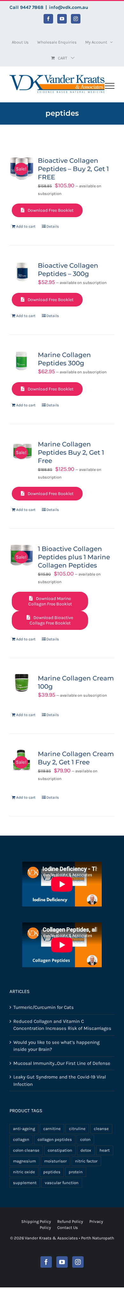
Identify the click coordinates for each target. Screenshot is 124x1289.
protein (76, 1171)
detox (85, 1150)
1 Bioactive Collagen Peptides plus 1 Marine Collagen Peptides (74, 557)
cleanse (101, 1128)
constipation (60, 1150)
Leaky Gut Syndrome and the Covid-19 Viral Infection (59, 1080)
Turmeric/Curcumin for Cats (43, 1007)
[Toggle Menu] (110, 86)
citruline (77, 1128)
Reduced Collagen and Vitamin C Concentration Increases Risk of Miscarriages (62, 1024)
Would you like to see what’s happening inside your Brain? (56, 1045)
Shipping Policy (36, 1221)
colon (85, 1139)
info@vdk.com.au (68, 7)
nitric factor (86, 1161)
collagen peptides (55, 1139)
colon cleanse (26, 1150)
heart (105, 1150)
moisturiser (55, 1161)
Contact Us (67, 1227)
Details (52, 226)
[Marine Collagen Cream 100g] (22, 684)
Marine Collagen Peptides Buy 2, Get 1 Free (71, 452)
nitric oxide (24, 1171)
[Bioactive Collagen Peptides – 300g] (22, 271)
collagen (21, 1139)
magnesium (24, 1161)
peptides (51, 1171)
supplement (25, 1182)
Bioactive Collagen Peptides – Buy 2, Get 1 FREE (73, 169)
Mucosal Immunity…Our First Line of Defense (61, 1063)
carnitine (52, 1128)
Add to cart (26, 226)
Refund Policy (70, 1221)
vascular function (62, 1182)
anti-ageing (24, 1128)
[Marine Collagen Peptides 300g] (22, 361)
